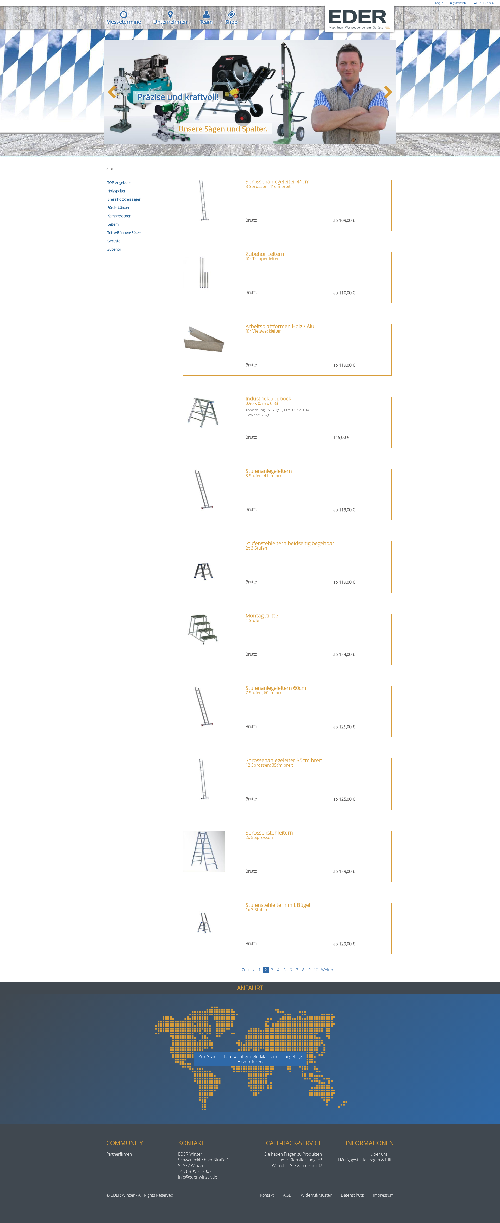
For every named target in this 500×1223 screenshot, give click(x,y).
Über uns (379, 1154)
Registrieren (457, 3)
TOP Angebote (119, 182)
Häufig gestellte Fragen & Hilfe (366, 1160)
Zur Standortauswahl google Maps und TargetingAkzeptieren (250, 1059)
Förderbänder (118, 207)
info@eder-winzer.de (197, 1177)
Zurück (248, 970)
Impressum (383, 1195)
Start (110, 168)
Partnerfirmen (119, 1154)
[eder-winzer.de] (359, 19)
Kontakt (267, 1195)
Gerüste (114, 240)
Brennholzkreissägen (124, 199)
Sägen (214, 128)
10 (316, 970)
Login (439, 3)
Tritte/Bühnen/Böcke (124, 232)
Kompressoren (119, 215)
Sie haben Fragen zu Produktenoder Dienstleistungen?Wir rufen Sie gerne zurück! (293, 1159)
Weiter (327, 970)
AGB (287, 1195)
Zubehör (114, 249)
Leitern (113, 224)
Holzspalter (116, 190)
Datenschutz (352, 1195)
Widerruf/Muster (316, 1195)
